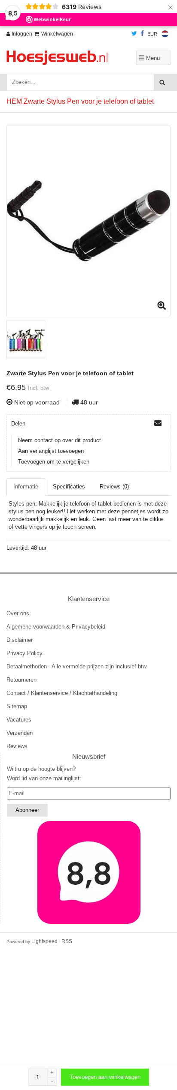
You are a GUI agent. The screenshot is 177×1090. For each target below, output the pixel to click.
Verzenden (19, 733)
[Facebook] (142, 33)
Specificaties (69, 486)
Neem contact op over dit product (59, 440)
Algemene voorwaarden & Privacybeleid (55, 626)
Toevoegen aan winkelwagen (105, 1077)
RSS (66, 941)
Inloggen (21, 34)
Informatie (25, 486)
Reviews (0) (114, 486)
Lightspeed (44, 941)
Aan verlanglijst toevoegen (51, 451)
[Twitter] (134, 33)
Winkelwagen (57, 34)
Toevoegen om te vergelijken (53, 461)
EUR (152, 33)
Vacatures (18, 719)
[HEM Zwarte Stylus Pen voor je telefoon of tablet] (88, 221)
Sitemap (16, 706)
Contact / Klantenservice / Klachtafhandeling (61, 693)
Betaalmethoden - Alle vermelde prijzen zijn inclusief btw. (77, 666)
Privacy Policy (24, 653)
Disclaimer (19, 640)
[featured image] (89, 872)
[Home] (59, 58)
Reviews (16, 746)
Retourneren (21, 680)
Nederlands (165, 33)
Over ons (17, 613)
